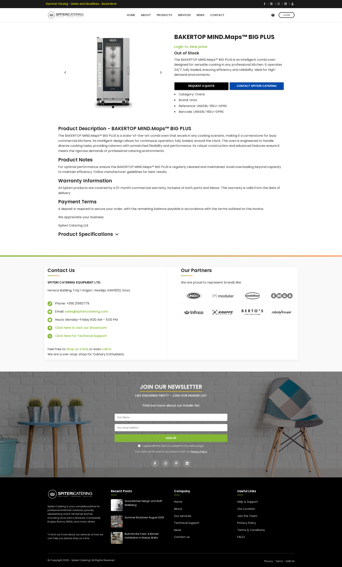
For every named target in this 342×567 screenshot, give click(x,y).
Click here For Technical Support (81, 336)
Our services (182, 516)
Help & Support (247, 502)
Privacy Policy (199, 451)
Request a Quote (201, 85)
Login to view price (190, 46)
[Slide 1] (113, 107)
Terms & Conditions (251, 530)
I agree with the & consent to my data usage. (173, 446)
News (200, 15)
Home (131, 15)
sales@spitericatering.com (86, 311)
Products (164, 15)
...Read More (107, 4)
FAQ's (241, 537)
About (146, 15)
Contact (217, 15)
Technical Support (186, 523)
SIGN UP (171, 438)
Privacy (268, 561)
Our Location (246, 509)
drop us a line (77, 349)
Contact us (182, 537)
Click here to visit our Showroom (81, 327)
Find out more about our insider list (171, 405)
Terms (279, 561)
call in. (107, 349)
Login (286, 15)
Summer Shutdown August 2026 (144, 517)
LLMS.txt (290, 561)
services (85, 534)
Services (184, 15)
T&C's (164, 446)
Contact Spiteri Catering (257, 85)
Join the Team (247, 516)
